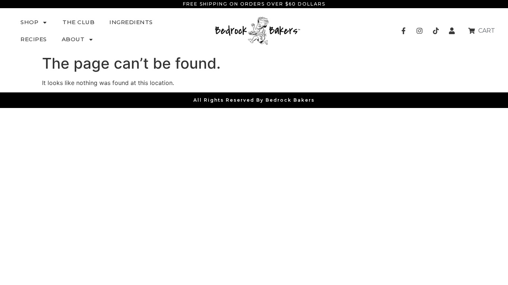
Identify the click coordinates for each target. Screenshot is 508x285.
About (73, 39)
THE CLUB (78, 22)
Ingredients (131, 22)
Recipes (33, 39)
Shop (29, 22)
